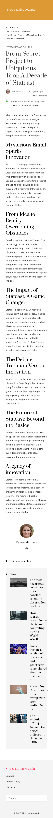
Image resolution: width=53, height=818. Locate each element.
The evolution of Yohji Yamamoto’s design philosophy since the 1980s (38, 729)
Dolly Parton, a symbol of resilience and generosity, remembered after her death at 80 (38, 663)
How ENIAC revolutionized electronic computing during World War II (39, 626)
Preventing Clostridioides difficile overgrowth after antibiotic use (39, 698)
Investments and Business (19, 47)
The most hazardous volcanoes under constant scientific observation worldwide (38, 593)
